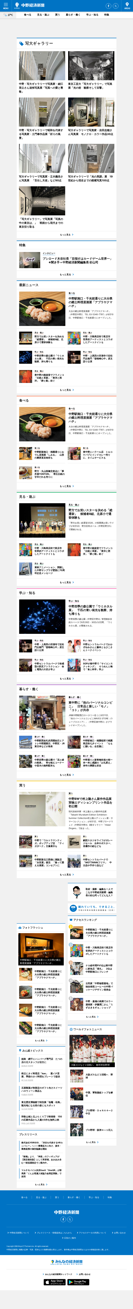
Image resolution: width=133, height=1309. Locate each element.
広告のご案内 (70, 1238)
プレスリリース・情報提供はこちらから (54, 1233)
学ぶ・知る (92, 14)
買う (57, 14)
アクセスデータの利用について (92, 1233)
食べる (27, 14)
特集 (106, 14)
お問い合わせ (120, 1233)
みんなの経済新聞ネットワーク (66, 1262)
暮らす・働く (73, 14)
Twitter (115, 6)
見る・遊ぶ (43, 14)
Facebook (108, 6)
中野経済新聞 (29, 5)
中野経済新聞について (19, 1233)
